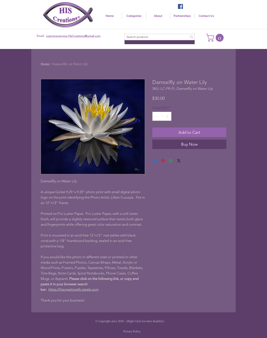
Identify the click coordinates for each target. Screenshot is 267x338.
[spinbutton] (162, 116)
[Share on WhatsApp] (170, 160)
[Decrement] (156, 116)
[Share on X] (178, 160)
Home (45, 64)
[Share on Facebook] (154, 160)
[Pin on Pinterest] (162, 160)
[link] (215, 38)
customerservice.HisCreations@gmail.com (73, 36)
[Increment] (167, 116)
